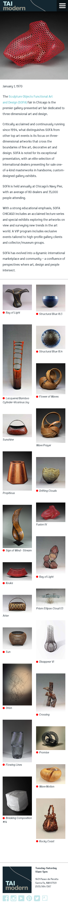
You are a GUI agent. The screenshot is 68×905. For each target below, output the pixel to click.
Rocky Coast (46, 841)
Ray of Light (12, 313)
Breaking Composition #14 (17, 820)
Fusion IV (41, 524)
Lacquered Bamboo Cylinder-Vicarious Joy (16, 400)
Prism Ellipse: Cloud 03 (49, 608)
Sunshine (8, 439)
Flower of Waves (49, 396)
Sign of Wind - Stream (18, 550)
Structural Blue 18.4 (51, 351)
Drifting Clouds (48, 491)
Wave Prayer (43, 445)
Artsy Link (45, 898)
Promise (44, 752)
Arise (5, 616)
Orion (8, 708)
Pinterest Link (29, 898)
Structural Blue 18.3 (50, 314)
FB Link (6, 898)
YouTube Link (21, 898)
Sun (7, 652)
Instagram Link (14, 898)
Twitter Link (37, 898)
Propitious (9, 493)
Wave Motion (46, 786)
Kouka (9, 583)
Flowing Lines (13, 765)
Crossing (44, 714)
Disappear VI (46, 662)
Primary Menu (62, 5)
